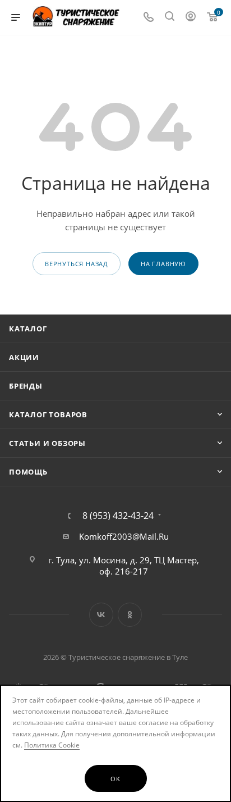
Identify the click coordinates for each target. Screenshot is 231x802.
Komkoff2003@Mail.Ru (124, 536)
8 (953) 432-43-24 (118, 515)
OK (115, 778)
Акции (24, 357)
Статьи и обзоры (47, 443)
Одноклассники (130, 615)
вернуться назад (76, 263)
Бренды (26, 386)
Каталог (28, 328)
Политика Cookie (52, 745)
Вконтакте (101, 615)
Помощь (28, 472)
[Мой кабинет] (191, 17)
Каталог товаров (48, 414)
